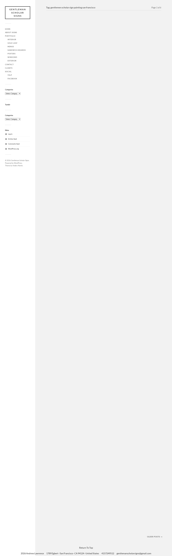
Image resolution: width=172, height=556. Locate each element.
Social (8, 72)
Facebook (12, 79)
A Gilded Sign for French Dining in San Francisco (63, 56)
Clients (8, 68)
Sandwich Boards (17, 50)
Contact (9, 64)
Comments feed (14, 144)
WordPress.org (13, 149)
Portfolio (10, 36)
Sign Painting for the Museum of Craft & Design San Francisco (61, 359)
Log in (10, 134)
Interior (12, 39)
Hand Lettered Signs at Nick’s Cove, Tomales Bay (64, 109)
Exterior (12, 61)
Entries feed (12, 139)
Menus (11, 47)
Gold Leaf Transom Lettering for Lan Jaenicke (60, 175)
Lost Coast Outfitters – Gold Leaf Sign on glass (62, 432)
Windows (12, 57)
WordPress (18, 163)
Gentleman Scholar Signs (17, 12)
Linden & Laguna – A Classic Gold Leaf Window (61, 310)
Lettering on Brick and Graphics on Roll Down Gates (62, 509)
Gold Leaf (12, 43)
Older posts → (154, 537)
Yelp (10, 75)
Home (7, 29)
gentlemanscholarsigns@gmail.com (134, 553)
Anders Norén (18, 166)
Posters (11, 54)
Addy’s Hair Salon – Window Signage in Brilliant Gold (60, 253)
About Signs (11, 32)
